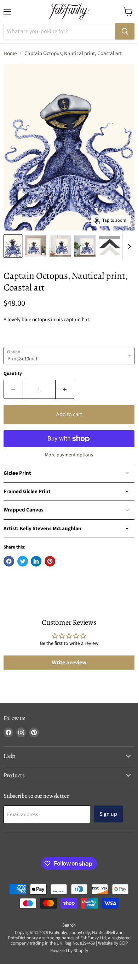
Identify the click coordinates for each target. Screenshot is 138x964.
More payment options (69, 455)
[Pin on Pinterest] (50, 561)
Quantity (13, 373)
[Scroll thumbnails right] (128, 246)
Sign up (108, 814)
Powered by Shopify (69, 950)
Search (69, 925)
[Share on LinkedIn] (36, 561)
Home (10, 53)
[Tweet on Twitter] (22, 561)
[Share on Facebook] (9, 561)
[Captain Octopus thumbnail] (13, 246)
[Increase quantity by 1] (65, 389)
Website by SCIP (113, 943)
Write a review (69, 662)
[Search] (124, 31)
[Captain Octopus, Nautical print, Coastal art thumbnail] (35, 246)
